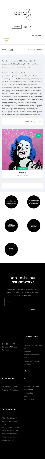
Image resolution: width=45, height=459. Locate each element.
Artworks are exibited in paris (10, 422)
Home (30, 50)
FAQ (25, 396)
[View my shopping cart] (30, 26)
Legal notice (29, 399)
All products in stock (9, 418)
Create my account (9, 387)
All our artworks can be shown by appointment (11, 428)
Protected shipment (9, 434)
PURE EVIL (22, 173)
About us (27, 351)
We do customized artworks (31, 362)
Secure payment (8, 440)
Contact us (28, 393)
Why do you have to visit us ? (33, 346)
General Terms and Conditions (31, 388)
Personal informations (10, 390)
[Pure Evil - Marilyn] (22, 149)
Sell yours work (30, 358)
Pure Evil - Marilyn (22, 175)
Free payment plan (9, 437)
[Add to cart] (38, 135)
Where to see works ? (32, 355)
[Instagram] (25, 371)
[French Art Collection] (22, 14)
